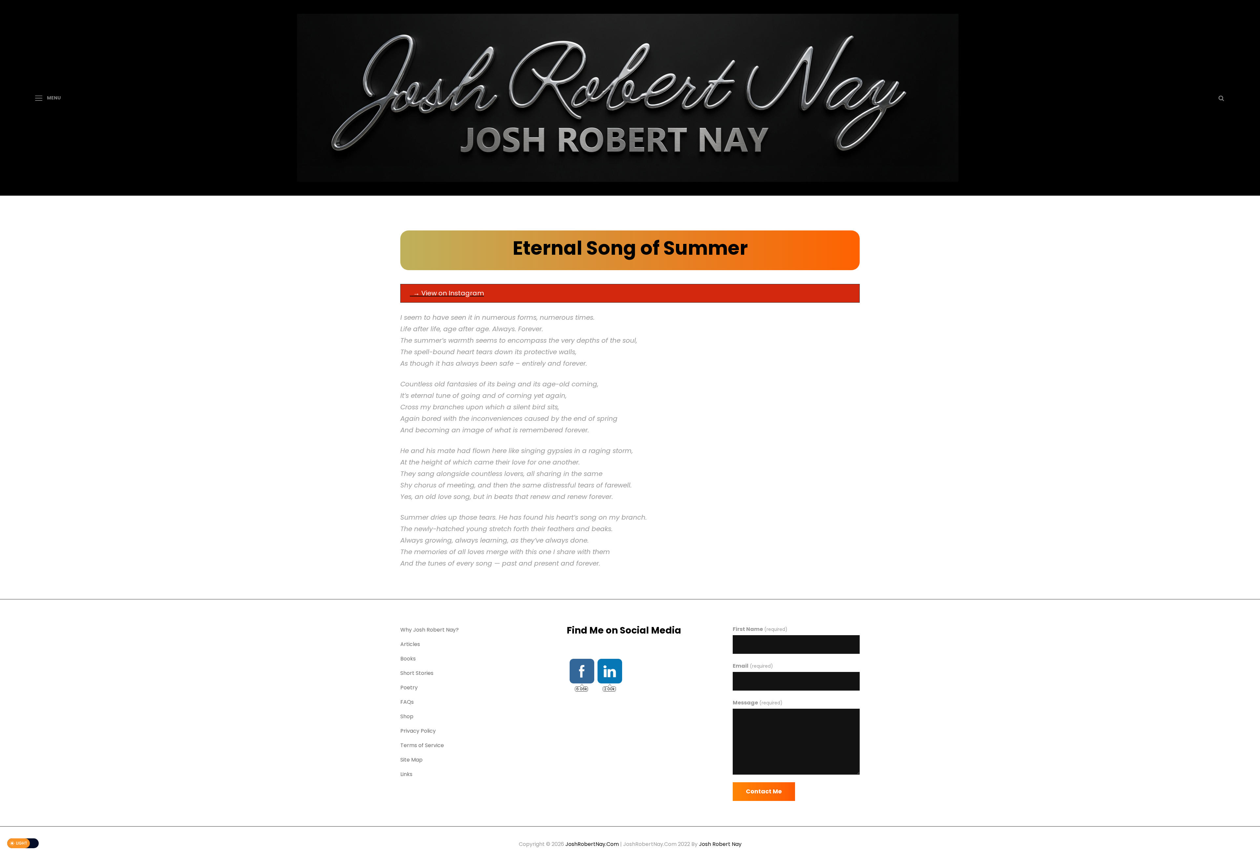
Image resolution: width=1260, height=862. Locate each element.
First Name (760, 629)
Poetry (409, 687)
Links (406, 774)
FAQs (407, 702)
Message (757, 702)
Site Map (411, 760)
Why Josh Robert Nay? (429, 630)
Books (408, 658)
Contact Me (764, 791)
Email (753, 666)
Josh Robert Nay (720, 844)
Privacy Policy (418, 731)
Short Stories (416, 673)
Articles (410, 644)
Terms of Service (422, 745)
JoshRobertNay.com (592, 844)
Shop (406, 716)
